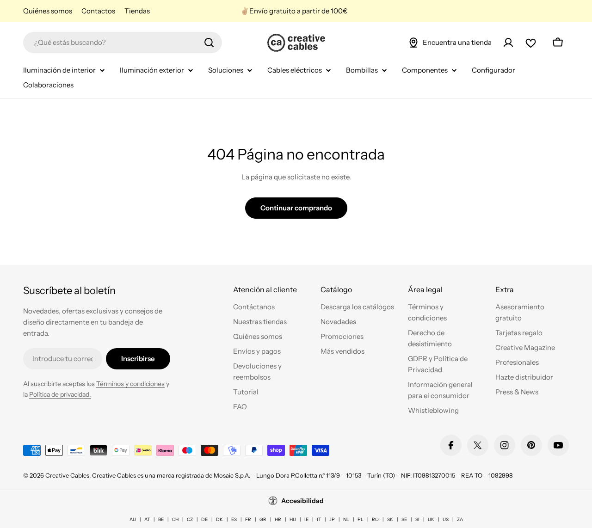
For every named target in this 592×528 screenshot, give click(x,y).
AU (133, 519)
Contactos (98, 10)
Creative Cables (67, 475)
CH (175, 519)
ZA (460, 519)
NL (346, 519)
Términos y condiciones (130, 384)
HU (293, 519)
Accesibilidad (302, 501)
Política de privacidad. (60, 394)
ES (234, 519)
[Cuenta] (508, 42)
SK (390, 519)
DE (204, 519)
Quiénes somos (47, 10)
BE (161, 519)
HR (278, 519)
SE (404, 519)
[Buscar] (209, 42)
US (446, 519)
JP (332, 519)
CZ (190, 519)
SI (417, 519)
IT (319, 519)
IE (306, 519)
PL (361, 519)
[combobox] (122, 42)
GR (262, 519)
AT (147, 519)
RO (375, 519)
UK (431, 519)
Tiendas (137, 10)
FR (248, 519)
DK (219, 519)
